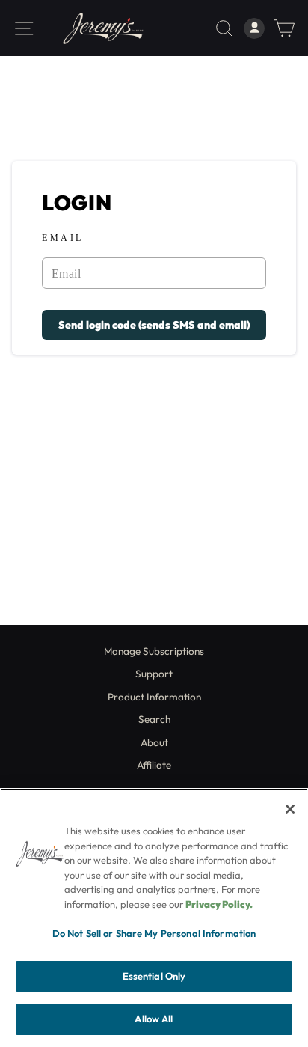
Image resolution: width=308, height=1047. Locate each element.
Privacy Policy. (219, 904)
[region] (154, 917)
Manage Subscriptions (154, 651)
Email (63, 238)
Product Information (154, 696)
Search (154, 719)
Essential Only (154, 976)
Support (154, 673)
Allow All (154, 1019)
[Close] (290, 809)
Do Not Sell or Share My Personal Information (154, 933)
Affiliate (154, 765)
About (154, 742)
